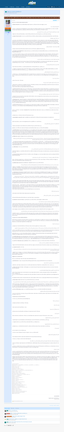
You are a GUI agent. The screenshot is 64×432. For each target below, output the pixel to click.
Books (18, 6)
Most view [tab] (12, 408)
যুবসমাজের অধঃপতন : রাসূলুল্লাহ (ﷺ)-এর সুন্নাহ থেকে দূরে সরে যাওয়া (18, 419)
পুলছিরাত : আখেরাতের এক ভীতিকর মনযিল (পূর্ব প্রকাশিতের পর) (18, 413)
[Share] (57, 20)
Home (7, 6)
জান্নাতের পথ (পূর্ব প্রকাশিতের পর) (12, 410)
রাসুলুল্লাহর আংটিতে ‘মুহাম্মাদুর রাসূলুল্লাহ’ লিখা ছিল (18, 416)
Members (28, 6)
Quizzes (23, 6)
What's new (12, 6)
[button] (14, 7)
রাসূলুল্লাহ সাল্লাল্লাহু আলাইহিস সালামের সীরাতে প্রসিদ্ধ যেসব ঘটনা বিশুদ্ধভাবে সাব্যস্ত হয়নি (20, 421)
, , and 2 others (18, 401)
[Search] (57, 7)
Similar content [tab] (7, 408)
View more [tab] (17, 408)
